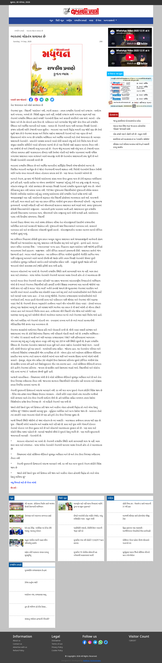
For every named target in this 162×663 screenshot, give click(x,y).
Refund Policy (18, 650)
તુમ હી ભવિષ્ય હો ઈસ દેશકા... (36, 607)
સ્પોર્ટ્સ (69, 20)
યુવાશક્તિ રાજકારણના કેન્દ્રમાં (35, 570)
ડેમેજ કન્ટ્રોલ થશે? (31, 582)
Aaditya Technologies (92, 661)
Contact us (17, 644)
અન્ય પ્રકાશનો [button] (109, 20)
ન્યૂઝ (51, 20)
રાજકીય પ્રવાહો (80, 20)
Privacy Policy (57, 647)
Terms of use (57, 644)
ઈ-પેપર (98, 20)
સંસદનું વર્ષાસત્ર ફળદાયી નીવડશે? (37, 619)
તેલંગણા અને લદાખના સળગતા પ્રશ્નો (38, 516)
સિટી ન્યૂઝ (60, 20)
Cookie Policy (57, 650)
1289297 (132, 640)
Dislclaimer (56, 640)
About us (16, 640)
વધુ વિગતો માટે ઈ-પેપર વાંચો (23, 482)
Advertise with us (20, 647)
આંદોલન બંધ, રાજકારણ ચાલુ (35, 595)
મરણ (91, 20)
